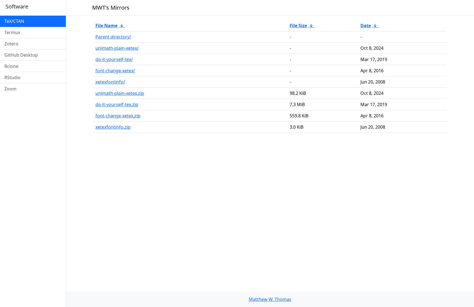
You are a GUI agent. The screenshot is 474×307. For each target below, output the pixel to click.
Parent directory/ (113, 37)
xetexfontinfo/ (110, 82)
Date (365, 26)
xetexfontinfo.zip (113, 127)
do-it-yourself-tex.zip (116, 104)
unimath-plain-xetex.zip (119, 93)
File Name (106, 26)
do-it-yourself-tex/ (114, 59)
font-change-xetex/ (115, 71)
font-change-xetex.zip (117, 116)
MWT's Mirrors (110, 7)
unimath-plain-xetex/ (117, 48)
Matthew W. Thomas (270, 299)
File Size (298, 26)
